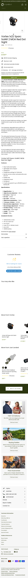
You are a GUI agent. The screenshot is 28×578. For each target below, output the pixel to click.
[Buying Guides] (14, 434)
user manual (12, 231)
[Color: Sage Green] (3, 368)
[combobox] (14, 8)
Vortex (12, 315)
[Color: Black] (6, 368)
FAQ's (2, 542)
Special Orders (5, 532)
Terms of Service (13, 571)
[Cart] (22, 5)
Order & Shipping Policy (7, 528)
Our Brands (4, 520)
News (2, 544)
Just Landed (14, 347)
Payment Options (5, 524)
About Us (3, 516)
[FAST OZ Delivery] (14, 407)
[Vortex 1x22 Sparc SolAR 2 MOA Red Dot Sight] (10, 297)
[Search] (25, 8)
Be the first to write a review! (14, 271)
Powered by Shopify (20, 575)
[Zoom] (22, 30)
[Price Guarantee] (14, 462)
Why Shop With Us (5, 518)
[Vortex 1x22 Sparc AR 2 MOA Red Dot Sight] (10, 329)
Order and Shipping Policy (7, 575)
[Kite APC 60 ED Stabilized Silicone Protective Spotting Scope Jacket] (10, 365)
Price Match (4, 530)
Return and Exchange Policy (8, 573)
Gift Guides (3, 540)
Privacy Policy (4, 571)
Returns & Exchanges (6, 526)
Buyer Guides (4, 538)
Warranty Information (6, 522)
